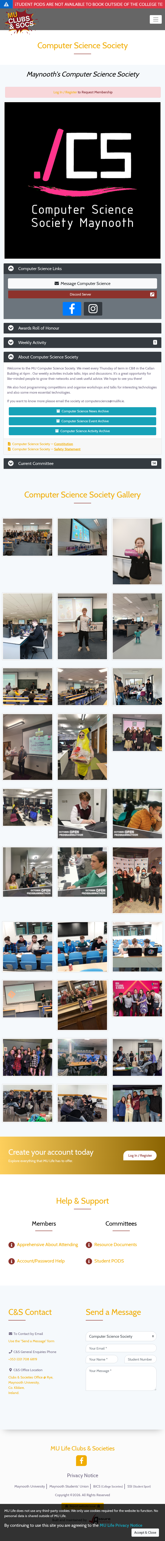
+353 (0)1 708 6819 (22, 1359)
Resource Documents (115, 1244)
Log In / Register (65, 92)
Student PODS (109, 1261)
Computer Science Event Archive (85, 421)
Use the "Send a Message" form (31, 1341)
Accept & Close (145, 1532)
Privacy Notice (82, 1475)
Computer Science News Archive (85, 411)
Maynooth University (29, 1486)
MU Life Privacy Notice (121, 1525)
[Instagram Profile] (93, 309)
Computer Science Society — (42, 444)
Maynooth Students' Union (69, 1486)
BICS (108, 1486)
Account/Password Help (41, 1261)
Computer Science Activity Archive (85, 431)
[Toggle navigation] (156, 19)
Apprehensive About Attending (47, 1244)
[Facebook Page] (72, 309)
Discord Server (80, 294)
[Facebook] (82, 1462)
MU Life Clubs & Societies (82, 1448)
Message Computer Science (85, 283)
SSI (139, 1486)
